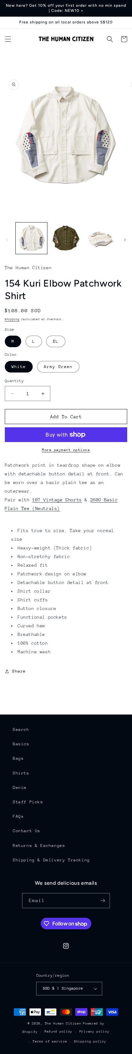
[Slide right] (125, 240)
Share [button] (19, 671)
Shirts (21, 773)
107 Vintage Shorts (57, 499)
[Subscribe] (102, 900)
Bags (18, 758)
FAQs (18, 816)
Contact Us (26, 830)
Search (21, 729)
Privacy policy (94, 1031)
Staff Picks (28, 801)
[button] (8, 39)
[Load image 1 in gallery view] (31, 238)
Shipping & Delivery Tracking (51, 859)
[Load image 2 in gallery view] (66, 238)
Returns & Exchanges (39, 845)
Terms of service (50, 1041)
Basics (21, 743)
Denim (20, 787)
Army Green (58, 366)
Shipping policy (90, 1041)
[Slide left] (7, 240)
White (19, 366)
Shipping (12, 319)
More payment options (66, 450)
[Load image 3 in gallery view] (100, 238)
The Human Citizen (63, 1023)
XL (56, 341)
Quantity (14, 381)
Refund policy (58, 1031)
